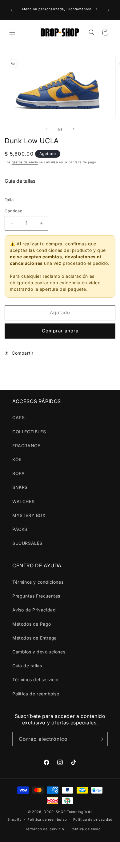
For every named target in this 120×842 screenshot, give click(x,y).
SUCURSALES (27, 543)
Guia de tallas (27, 665)
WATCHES (23, 501)
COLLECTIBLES (29, 431)
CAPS (18, 417)
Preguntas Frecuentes (36, 595)
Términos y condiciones (37, 582)
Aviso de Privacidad (34, 609)
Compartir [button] (22, 353)
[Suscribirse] (100, 739)
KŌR (17, 459)
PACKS (19, 529)
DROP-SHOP (55, 812)
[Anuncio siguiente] (108, 10)
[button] (12, 32)
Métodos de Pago (31, 624)
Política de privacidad (93, 819)
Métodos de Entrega (34, 637)
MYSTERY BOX (29, 515)
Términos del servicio (35, 679)
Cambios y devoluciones (38, 651)
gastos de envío (25, 162)
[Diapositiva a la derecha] (73, 129)
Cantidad (13, 210)
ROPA (18, 473)
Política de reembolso (35, 693)
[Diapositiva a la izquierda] (46, 129)
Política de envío (85, 829)
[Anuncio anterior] (11, 10)
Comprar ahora (60, 331)
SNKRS (20, 487)
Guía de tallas (20, 181)
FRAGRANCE (26, 445)
